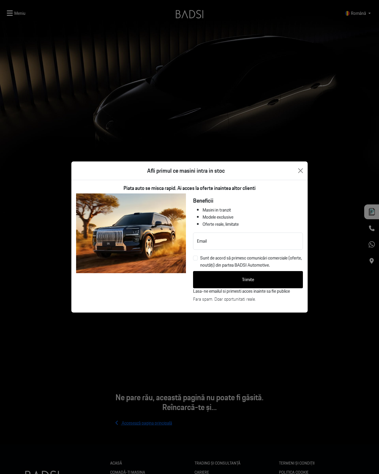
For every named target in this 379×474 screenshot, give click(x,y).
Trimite (248, 279)
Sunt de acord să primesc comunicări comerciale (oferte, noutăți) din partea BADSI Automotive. (251, 261)
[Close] (300, 170)
